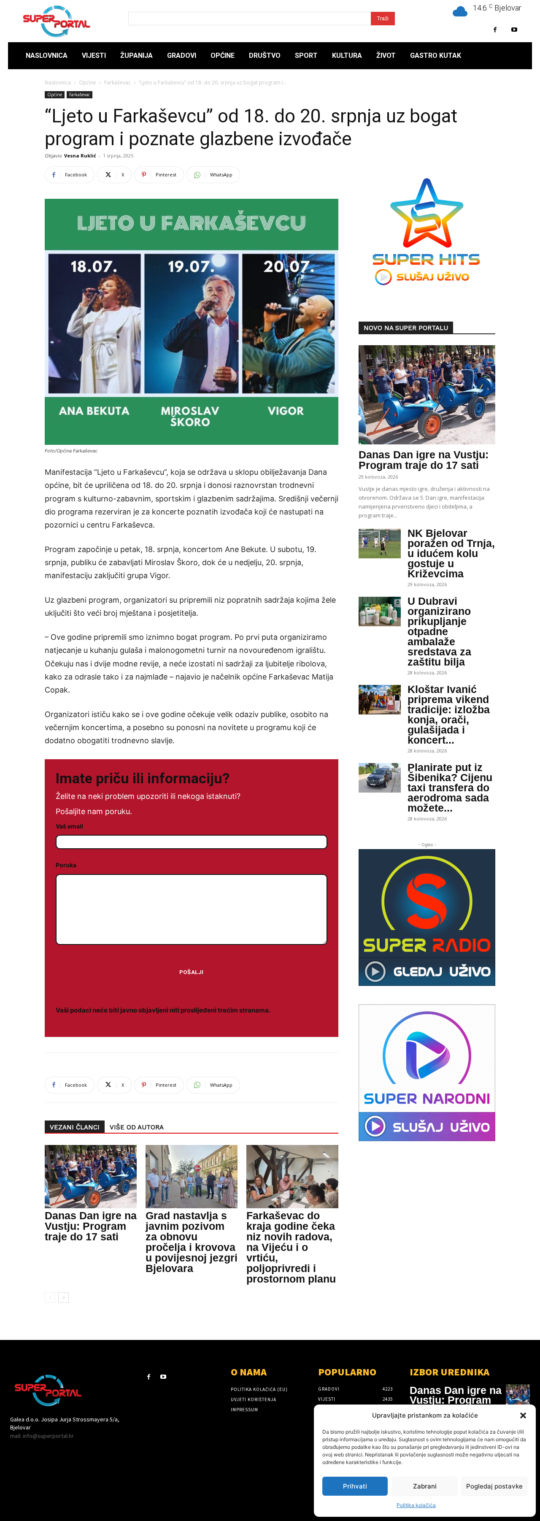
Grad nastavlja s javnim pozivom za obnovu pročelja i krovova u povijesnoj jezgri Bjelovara (192, 1242)
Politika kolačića (416, 1505)
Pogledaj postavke (494, 1486)
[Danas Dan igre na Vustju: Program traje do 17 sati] (91, 1176)
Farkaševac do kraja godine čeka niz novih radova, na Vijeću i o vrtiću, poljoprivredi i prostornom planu (291, 1247)
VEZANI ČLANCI (75, 1127)
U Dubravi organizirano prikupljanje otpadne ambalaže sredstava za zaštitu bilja (439, 631)
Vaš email (69, 826)
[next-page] (63, 1297)
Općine (87, 82)
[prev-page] (50, 1297)
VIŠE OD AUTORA (137, 1127)
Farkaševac (117, 82)
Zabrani (425, 1486)
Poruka (66, 865)
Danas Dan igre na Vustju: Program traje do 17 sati (91, 1226)
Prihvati (355, 1486)
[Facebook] (495, 29)
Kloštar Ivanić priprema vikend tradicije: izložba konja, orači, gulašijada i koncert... (449, 714)
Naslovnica (58, 82)
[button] (523, 1415)
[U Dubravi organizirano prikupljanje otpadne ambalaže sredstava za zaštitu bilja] (380, 611)
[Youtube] (514, 29)
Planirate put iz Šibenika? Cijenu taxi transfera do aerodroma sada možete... (450, 787)
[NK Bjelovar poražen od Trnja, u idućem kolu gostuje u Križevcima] (380, 543)
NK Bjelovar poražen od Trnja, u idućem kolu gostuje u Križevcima (451, 553)
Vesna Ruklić (80, 155)
